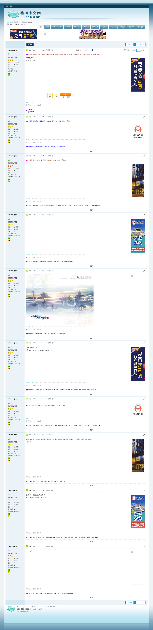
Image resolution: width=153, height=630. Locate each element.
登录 (11, 6)
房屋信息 (86, 27)
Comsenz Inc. (61, 607)
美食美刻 (122, 27)
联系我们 (28, 609)
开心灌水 (131, 27)
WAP (40, 609)
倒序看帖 (126, 50)
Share (30, 109)
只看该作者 (49, 50)
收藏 (50, 97)
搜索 (47, 27)
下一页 (142, 44)
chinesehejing (12, 50)
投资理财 (95, 27)
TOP (91, 151)
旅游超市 (140, 27)
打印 (79, 50)
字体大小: (86, 50)
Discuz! (27, 607)
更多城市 (23, 22)
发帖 (30, 44)
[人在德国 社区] (24, 18)
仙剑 (29, 60)
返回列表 (130, 44)
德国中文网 (20, 609)
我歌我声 (104, 27)
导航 (53, 27)
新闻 (60, 27)
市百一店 (77, 27)
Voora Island (44, 607)
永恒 (33, 60)
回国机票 (68, 27)
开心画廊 (113, 27)
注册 (7, 6)
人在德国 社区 (13, 22)
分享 (56, 97)
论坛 (41, 27)
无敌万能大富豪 (12, 57)
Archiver (35, 609)
